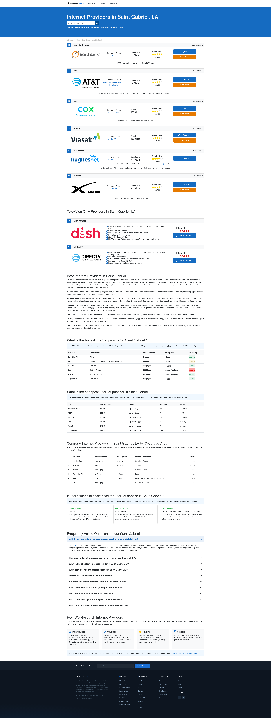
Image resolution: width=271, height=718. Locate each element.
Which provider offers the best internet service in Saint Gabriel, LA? (103, 539)
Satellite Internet (124, 701)
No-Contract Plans (124, 704)
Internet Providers (124, 681)
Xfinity (140, 684)
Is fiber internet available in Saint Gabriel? (90, 575)
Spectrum (141, 691)
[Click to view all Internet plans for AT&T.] (85, 82)
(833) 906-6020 (185, 51)
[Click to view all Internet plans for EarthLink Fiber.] (85, 54)
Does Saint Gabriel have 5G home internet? (91, 593)
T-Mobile (140, 701)
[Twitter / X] (183, 697)
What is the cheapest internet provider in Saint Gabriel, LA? (99, 563)
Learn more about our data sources (184, 653)
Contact (180, 688)
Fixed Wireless (123, 698)
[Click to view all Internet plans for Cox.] (85, 111)
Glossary (161, 688)
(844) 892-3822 (185, 235)
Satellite (110, 139)
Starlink (71, 365)
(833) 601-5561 (185, 79)
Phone (117, 139)
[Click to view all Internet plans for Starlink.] (85, 187)
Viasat (70, 374)
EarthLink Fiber (74, 357)
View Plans (184, 57)
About (179, 681)
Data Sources (163, 691)
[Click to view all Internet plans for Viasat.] (85, 137)
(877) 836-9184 (185, 184)
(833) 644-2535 (185, 158)
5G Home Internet (116, 83)
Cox (69, 370)
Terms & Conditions (87, 698)
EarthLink (141, 681)
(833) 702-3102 (185, 260)
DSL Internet (123, 694)
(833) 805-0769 (185, 135)
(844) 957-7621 (185, 108)
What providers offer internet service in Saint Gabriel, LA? (98, 605)
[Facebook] (179, 697)
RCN (139, 704)
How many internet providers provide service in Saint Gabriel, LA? (102, 557)
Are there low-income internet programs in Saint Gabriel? (98, 581)
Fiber (114, 55)
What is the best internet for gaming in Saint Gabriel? (96, 587)
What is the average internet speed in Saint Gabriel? (95, 599)
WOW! (140, 708)
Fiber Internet (123, 684)
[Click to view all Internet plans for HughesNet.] (85, 158)
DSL (110, 82)
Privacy (78, 698)
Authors (180, 684)
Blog (160, 681)
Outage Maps (163, 694)
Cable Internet (123, 691)
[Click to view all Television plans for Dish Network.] (86, 232)
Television (117, 82)
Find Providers (143, 666)
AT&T (70, 361)
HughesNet (72, 378)
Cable (109, 112)
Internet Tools (163, 684)
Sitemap (161, 698)
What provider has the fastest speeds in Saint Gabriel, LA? (98, 569)
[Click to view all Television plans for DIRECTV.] (86, 257)
